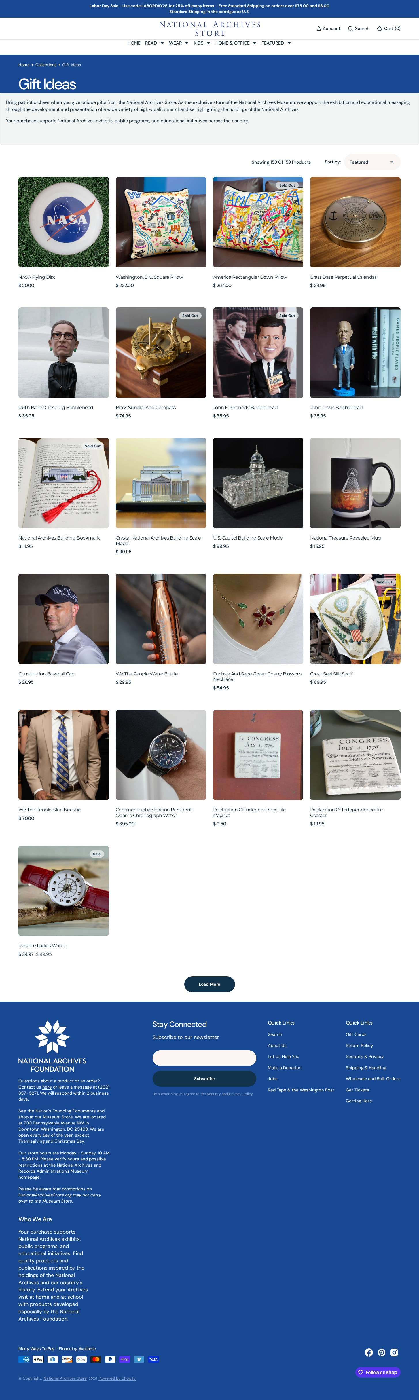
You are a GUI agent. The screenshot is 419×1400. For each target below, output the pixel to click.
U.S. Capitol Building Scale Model (248, 538)
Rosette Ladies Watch (42, 945)
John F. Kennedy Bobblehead (245, 407)
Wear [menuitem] (175, 43)
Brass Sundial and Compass (146, 407)
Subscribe (204, 1079)
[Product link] (63, 222)
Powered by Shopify (117, 1378)
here (47, 1087)
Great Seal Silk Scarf (331, 674)
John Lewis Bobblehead (336, 407)
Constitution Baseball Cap (46, 674)
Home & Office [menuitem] (232, 43)
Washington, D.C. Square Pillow (149, 277)
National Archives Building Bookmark (59, 538)
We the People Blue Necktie (49, 809)
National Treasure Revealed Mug (345, 538)
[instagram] (394, 1352)
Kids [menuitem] (198, 43)
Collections (45, 64)
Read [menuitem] (151, 43)
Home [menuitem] (134, 43)
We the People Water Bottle (147, 674)
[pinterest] (381, 1352)
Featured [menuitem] (272, 43)
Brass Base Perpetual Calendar (343, 277)
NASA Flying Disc (36, 277)
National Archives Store (65, 1378)
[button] (328, 28)
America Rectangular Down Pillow (250, 277)
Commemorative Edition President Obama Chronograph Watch (154, 812)
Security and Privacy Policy (230, 1093)
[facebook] (369, 1352)
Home (24, 64)
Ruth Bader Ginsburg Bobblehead (55, 407)
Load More (210, 984)
